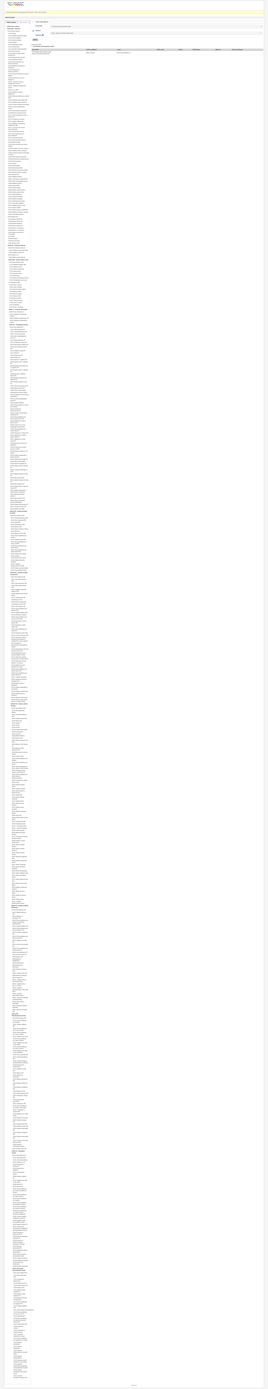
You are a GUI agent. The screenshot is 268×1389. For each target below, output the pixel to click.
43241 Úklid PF (14, 353)
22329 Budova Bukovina (15, 223)
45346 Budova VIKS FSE (18, 604)
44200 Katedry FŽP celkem (18, 554)
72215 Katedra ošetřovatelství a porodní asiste (20, 1352)
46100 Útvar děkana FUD (18, 708)
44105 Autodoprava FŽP (18, 524)
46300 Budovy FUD (17, 738)
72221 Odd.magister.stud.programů (23, 1310)
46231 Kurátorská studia (19, 821)
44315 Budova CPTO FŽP (18, 533)
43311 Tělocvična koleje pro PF (19, 386)
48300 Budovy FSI (17, 957)
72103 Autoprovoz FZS (19, 1283)
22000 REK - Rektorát (13, 28)
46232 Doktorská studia (18, 824)
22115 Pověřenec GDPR (15, 59)
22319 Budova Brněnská (15, 219)
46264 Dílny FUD (17, 815)
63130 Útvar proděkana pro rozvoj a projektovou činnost (20, 1190)
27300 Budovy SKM (14, 282)
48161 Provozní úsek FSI (19, 954)
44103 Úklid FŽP (15, 522)
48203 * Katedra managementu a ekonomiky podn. (20, 989)
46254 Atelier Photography (19, 871)
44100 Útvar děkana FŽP (17, 515)
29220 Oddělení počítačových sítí (19, 318)
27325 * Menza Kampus (16, 300)
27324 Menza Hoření (15, 298)
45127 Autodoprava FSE (18, 597)
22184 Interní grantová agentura (17, 157)
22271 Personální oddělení (16, 203)
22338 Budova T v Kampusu (16, 230)
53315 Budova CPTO (19, 1091)
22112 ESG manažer (14, 51)
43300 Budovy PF (15, 357)
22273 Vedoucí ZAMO (14, 207)
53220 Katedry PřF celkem (20, 1118)
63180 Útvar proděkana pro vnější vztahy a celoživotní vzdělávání (19, 1212)
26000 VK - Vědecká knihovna (16, 245)
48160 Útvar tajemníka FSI (19, 952)
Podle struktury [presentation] (11, 22)
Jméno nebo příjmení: (41, 22)
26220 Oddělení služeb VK (16, 252)
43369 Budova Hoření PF (17, 388)
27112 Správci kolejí (15, 271)
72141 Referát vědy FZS (20, 1324)
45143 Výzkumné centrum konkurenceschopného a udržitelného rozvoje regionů (19, 639)
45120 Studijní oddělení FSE (19, 612)
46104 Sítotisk (16, 723)
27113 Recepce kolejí (15, 273)
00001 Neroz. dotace (13, 26)
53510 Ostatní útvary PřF (19, 1148)
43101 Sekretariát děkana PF (18, 332)
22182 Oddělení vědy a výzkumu (17, 150)
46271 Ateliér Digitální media (20, 873)
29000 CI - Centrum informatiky (18, 309)
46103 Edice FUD (17, 721)
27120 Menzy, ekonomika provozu (19, 278)
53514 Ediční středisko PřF (20, 1093)
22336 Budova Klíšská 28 (15, 225)
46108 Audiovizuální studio (19, 729)
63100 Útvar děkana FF (19, 1155)
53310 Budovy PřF (18, 1073)
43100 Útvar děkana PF (16, 327)
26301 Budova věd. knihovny (17, 257)
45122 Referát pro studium (18, 615)
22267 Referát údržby (14, 188)
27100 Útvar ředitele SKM (16, 262)
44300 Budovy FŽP (16, 527)
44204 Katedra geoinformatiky (19, 568)
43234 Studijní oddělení (17, 403)
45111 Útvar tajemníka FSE (19, 583)
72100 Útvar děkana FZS (20, 1273)
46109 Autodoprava (17, 732)
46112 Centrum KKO (18, 756)
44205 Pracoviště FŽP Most (18, 570)
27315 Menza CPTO (15, 296)
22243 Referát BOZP (14, 165)
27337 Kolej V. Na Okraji (16, 307)
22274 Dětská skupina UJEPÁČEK (18, 210)
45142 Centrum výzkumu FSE (19, 635)
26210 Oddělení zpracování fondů (18, 250)
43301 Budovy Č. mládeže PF (18, 359)
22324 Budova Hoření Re (15, 221)
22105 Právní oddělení (14, 38)
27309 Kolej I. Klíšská (15, 285)
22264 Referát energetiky (15, 199)
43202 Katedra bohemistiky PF (19, 459)
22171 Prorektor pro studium (16, 119)
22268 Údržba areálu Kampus (16, 190)
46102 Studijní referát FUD (19, 718)
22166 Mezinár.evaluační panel (17, 113)
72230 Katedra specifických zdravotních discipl (20, 1371)
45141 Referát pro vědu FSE (19, 633)
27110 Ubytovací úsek (15, 267)
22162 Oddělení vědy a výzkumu (17, 102)
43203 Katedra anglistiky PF (18, 463)
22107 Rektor (12, 33)
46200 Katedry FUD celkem (20, 780)
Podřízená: (38, 35)
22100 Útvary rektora (14, 31)
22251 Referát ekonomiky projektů (18, 170)
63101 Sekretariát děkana (20, 1160)
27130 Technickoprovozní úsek (18, 280)
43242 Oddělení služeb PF (17, 351)
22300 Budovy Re (13, 216)
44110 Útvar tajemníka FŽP (18, 520)
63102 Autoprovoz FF (19, 1162)
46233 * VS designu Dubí (19, 826)
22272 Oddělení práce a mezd (16, 205)
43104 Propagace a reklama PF (19, 433)
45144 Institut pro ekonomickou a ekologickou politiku (19, 645)
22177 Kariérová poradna (15, 138)
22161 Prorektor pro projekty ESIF (17, 100)
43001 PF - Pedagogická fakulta (18, 325)
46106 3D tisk (16, 727)
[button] (261, 33)
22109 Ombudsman (13, 47)
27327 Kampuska (14, 305)
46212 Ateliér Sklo (17, 795)
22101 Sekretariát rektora (15, 44)
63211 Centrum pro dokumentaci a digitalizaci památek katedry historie (20, 1228)
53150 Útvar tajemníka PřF (20, 1054)
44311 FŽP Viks (15, 531)
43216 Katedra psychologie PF (19, 504)
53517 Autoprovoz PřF (19, 1103)
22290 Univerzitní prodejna (16, 214)
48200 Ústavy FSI (17, 977)
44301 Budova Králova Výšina (19, 529)
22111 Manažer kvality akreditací (17, 49)
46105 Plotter (15, 725)
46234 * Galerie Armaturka (19, 828)
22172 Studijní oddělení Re (16, 121)
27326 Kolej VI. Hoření (15, 302)
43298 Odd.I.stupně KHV (17, 484)
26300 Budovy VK (13, 255)
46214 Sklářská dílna (18, 801)
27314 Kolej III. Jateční (15, 294)
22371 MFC (11, 236)
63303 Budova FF (18, 1186)
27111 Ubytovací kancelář (16, 269)
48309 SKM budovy (18, 963)
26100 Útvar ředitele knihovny (16, 248)
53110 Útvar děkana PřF (19, 1018)
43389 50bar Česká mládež (18, 390)
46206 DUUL (15, 782)
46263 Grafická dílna (18, 899)
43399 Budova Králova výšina (18, 392)
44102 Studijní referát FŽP (18, 539)
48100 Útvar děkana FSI (19, 910)
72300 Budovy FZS (18, 1287)
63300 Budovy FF (18, 1184)
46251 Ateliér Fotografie (19, 864)
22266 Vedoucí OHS (14, 185)
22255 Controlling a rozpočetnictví (18, 179)
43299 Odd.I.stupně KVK (17, 478)
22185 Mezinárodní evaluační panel (18, 159)
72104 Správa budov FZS (20, 1285)
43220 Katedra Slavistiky (17, 509)
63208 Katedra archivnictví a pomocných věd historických (20, 1262)
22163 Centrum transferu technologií (18, 104)
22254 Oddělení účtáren (15, 176)
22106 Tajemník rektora (15, 40)
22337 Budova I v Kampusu (16, 228)
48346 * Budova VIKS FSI (19, 973)
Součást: (38, 30)
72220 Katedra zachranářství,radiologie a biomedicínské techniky (20, 1366)
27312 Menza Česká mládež (17, 289)
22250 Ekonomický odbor (15, 168)
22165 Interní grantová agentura (17, 110)
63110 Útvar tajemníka (19, 1157)
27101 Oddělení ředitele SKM (17, 264)
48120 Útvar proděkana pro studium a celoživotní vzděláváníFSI (20, 922)
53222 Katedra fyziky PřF (20, 1124)
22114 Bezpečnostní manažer (16, 57)
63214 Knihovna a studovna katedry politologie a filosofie (19, 1242)
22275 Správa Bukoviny (15, 194)
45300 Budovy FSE (16, 599)
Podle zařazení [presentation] (23, 22)
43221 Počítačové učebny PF (18, 342)
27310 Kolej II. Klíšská (15, 287)
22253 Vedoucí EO (13, 174)
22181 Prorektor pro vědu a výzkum (18, 148)
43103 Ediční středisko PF (17, 340)
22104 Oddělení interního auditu (17, 35)
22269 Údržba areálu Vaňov (16, 192)
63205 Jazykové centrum (20, 1258)
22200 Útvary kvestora (14, 161)
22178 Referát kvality (14, 142)
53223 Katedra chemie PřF (20, 1126)
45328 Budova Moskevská (18, 602)
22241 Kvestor (12, 163)
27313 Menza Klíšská (15, 291)
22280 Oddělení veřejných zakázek (18, 212)
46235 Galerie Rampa (18, 830)
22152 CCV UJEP (13, 90)
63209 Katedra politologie (20, 1266)
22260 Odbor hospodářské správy (18, 181)
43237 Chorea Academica (17, 334)
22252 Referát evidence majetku (17, 172)
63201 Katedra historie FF (20, 1224)
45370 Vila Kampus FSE (18, 606)
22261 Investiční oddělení (15, 196)
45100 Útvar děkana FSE (18, 577)
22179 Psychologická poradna (17, 140)
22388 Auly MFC (13, 238)
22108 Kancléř (12, 42)
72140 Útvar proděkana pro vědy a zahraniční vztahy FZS (20, 1320)
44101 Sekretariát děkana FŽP (19, 518)
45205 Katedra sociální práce (19, 691)
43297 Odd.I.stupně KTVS (17, 498)
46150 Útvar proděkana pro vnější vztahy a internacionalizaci (20, 776)
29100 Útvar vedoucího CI (16, 312)
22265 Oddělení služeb (14, 183)
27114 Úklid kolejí (14, 275)
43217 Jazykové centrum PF (18, 506)
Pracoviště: (38, 26)
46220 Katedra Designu (18, 788)
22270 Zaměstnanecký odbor (16, 201)
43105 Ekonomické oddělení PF (19, 344)
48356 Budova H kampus (19, 975)
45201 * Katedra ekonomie (19, 677)
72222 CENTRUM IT (19, 1316)
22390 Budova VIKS (14, 243)
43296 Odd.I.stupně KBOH (17, 461)
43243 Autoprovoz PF (16, 355)
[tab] (11, 22)
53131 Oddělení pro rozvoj (20, 1036)
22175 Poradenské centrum (16, 131)
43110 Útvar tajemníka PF (17, 329)
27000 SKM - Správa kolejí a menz (18, 260)
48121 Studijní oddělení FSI (20, 926)
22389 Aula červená (14, 241)
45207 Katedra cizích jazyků (19, 697)
